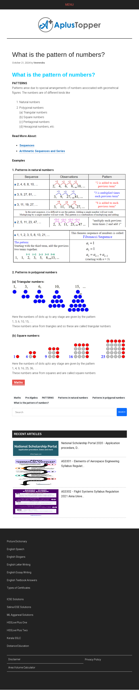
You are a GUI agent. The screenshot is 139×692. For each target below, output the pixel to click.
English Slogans (16, 556)
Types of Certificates (18, 587)
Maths (18, 382)
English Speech (15, 549)
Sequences (26, 145)
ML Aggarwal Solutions (20, 614)
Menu (69, 4)
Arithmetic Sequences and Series (42, 151)
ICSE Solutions (15, 599)
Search (121, 412)
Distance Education (18, 645)
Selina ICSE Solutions (19, 607)
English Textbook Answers (22, 580)
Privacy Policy (93, 659)
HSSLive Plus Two (17, 630)
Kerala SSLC (14, 638)
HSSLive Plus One (17, 622)
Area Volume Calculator (21, 667)
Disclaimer (14, 659)
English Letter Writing (18, 564)
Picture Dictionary (17, 541)
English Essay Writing (19, 572)
